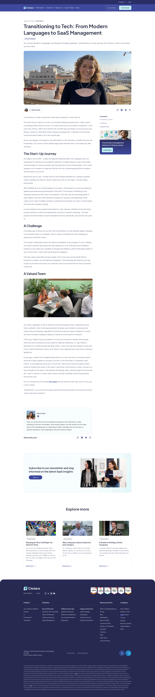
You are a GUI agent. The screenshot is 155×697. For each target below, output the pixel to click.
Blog (101, 614)
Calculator (103, 629)
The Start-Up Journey (106, 119)
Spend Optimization (48, 614)
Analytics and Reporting (68, 614)
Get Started (125, 8)
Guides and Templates (107, 626)
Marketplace (104, 617)
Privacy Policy (71, 653)
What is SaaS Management (108, 609)
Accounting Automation (68, 617)
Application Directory (67, 611)
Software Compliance (86, 620)
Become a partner (125, 623)
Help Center (103, 638)
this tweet (53, 382)
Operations (27, 620)
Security (122, 620)
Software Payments (48, 617)
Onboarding (83, 614)
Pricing (77, 7)
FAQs (101, 635)
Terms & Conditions (82, 653)
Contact (122, 617)
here (76, 673)
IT (24, 614)
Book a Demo (112, 8)
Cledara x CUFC (125, 611)
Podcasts (103, 632)
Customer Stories (105, 623)
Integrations (64, 620)
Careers (125, 614)
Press (122, 629)
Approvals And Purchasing (50, 611)
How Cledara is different (31, 609)
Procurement (28, 617)
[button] (122, 2)
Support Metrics (125, 626)
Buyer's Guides (69, 7)
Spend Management (48, 620)
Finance (26, 611)
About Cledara (124, 609)
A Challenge (103, 123)
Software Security (85, 617)
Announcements (105, 640)
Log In (129, 2)
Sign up (35, 477)
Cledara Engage (85, 611)
